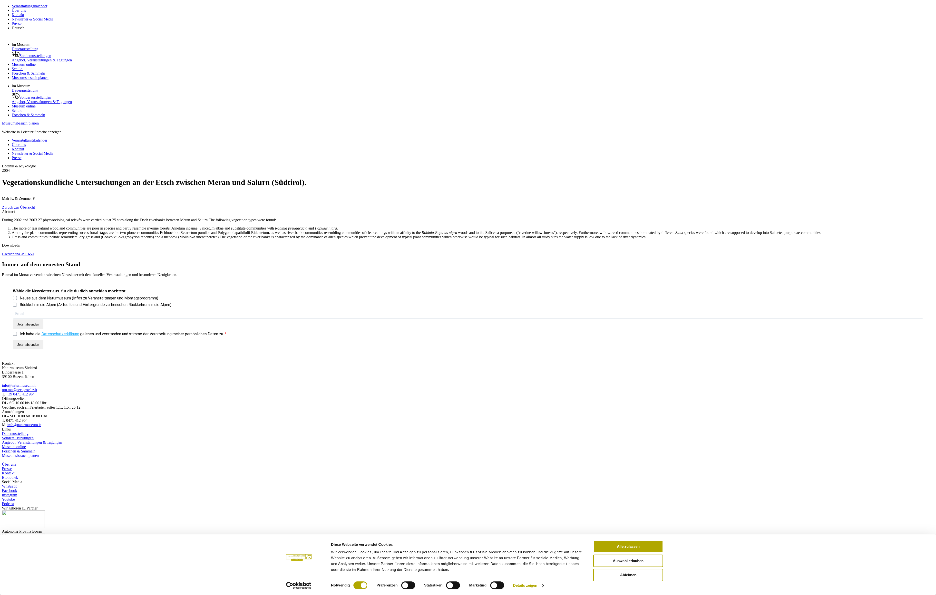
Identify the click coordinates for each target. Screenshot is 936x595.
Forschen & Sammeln (28, 73)
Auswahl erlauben (628, 561)
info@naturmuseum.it (18, 385)
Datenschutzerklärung (60, 334)
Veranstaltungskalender (29, 6)
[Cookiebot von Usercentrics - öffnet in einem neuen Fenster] (298, 585)
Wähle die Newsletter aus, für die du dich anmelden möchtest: (70, 291)
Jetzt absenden (28, 324)
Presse (16, 23)
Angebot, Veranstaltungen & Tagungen (42, 60)
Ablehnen (628, 575)
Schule (17, 69)
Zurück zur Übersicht (18, 207)
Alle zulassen (628, 546)
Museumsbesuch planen (30, 78)
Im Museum (21, 44)
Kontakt (18, 15)
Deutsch (18, 28)
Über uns (19, 10)
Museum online (24, 64)
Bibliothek (10, 477)
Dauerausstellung (25, 49)
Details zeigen (525, 585)
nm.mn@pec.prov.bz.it (19, 390)
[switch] (408, 585)
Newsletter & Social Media (32, 19)
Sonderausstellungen (35, 56)
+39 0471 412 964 (20, 394)
